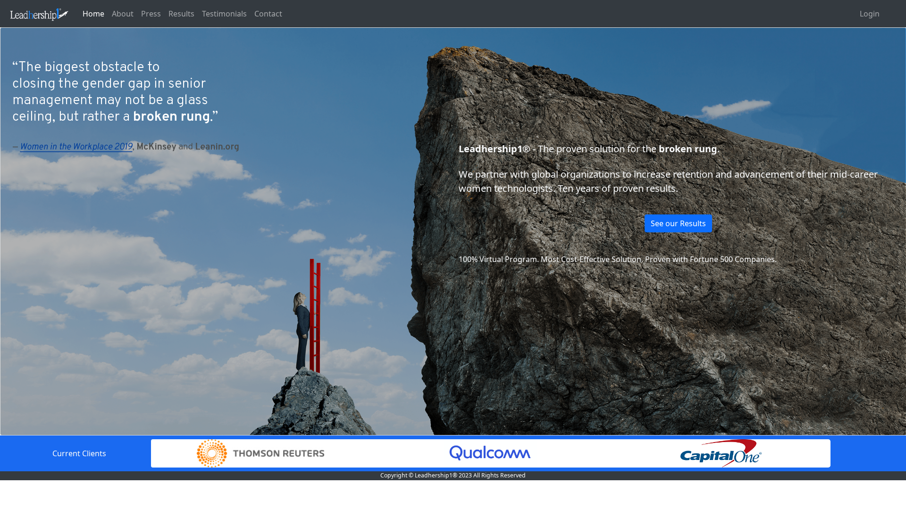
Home (93, 13)
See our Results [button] (678, 223)
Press (151, 13)
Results (181, 13)
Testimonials (224, 13)
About (123, 13)
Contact (268, 13)
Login (870, 13)
